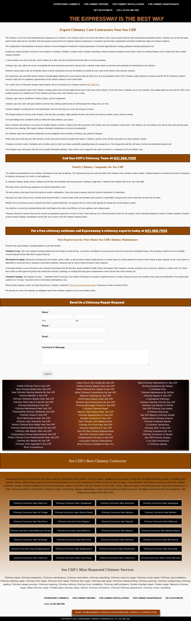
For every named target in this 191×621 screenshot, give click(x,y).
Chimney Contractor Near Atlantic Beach (74, 512)
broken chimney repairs (91, 479)
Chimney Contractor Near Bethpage (30, 539)
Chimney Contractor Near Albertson (30, 503)
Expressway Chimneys (67, 4)
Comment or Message (53, 347)
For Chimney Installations (128, 4)
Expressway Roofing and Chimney (23, 479)
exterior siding (13, 482)
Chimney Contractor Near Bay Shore (30, 521)
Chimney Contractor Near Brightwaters (73, 549)
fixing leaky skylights (141, 479)
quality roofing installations (28, 485)
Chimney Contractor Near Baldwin (161, 512)
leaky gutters (163, 479)
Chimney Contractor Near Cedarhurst (117, 558)
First (44, 321)
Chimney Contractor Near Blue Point (74, 539)
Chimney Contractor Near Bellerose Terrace (30, 530)
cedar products (62, 482)
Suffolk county (101, 482)
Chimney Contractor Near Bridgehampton (30, 549)
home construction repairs (58, 485)
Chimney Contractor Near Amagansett (74, 503)
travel (58, 489)
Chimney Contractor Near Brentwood (160, 539)
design (78, 489)
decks (40, 482)
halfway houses (129, 489)
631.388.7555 (93, 84)
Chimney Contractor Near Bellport (117, 530)
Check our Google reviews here (83, 285)
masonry (49, 489)
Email (45, 336)
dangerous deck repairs (117, 479)
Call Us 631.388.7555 (127, 10)
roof (40, 149)
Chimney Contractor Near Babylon (117, 512)
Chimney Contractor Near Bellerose (160, 521)
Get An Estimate (103, 10)
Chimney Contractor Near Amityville (117, 503)
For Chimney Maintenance (163, 4)
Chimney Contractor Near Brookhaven (117, 549)
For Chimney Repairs (96, 4)
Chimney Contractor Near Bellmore (73, 530)
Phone (46, 325)
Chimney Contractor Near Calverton (30, 558)
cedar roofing (29, 482)
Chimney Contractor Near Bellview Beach (160, 530)
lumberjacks (89, 489)
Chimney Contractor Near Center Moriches (161, 558)
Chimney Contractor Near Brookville (160, 549)
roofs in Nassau (83, 482)
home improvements (107, 489)
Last (77, 321)
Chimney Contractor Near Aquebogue (160, 503)
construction (37, 489)
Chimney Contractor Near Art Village (30, 512)
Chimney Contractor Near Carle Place (73, 558)
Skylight (84, 418)
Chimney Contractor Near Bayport (74, 521)
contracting (68, 489)
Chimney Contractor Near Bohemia (117, 539)
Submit (47, 374)
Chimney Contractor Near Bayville (117, 521)
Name (46, 312)
